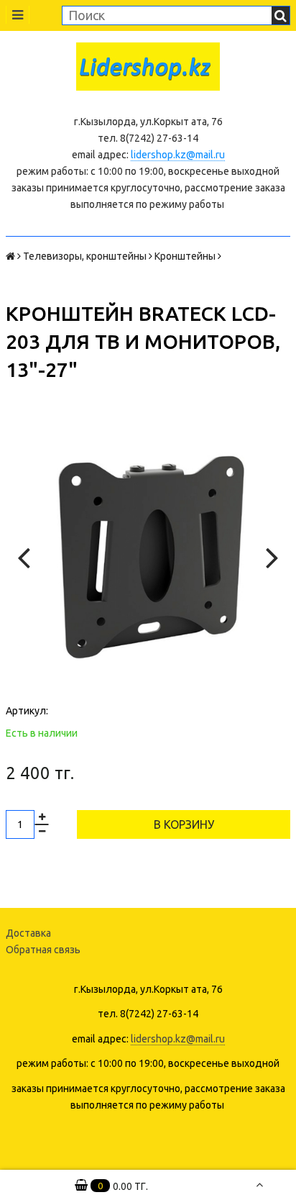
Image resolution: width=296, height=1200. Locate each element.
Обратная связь (43, 949)
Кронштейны (185, 256)
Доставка (28, 933)
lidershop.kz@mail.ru (178, 154)
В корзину (184, 824)
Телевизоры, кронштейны (85, 256)
